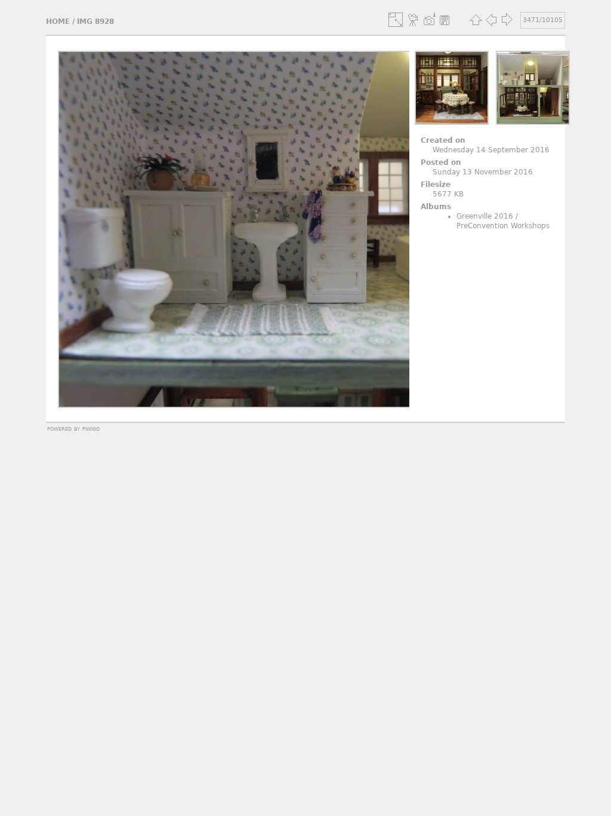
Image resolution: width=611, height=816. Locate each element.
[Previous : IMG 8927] (491, 19)
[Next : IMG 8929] (506, 19)
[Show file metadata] (429, 19)
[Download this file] (444, 19)
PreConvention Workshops (503, 226)
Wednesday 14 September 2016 (491, 150)
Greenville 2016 (484, 216)
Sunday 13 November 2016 (483, 172)
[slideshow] (413, 19)
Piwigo (91, 428)
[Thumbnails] (475, 19)
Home (58, 21)
